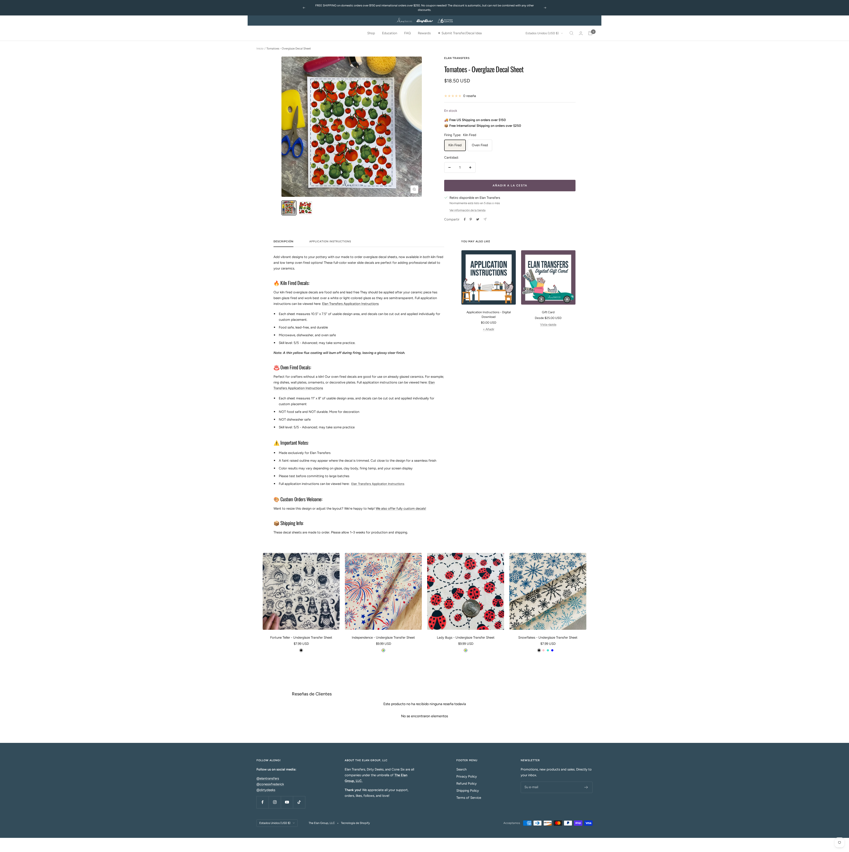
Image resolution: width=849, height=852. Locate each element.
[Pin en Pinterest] (471, 219)
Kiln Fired (455, 145)
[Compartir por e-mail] (485, 219)
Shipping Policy (467, 791)
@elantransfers (267, 778)
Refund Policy (466, 784)
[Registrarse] (586, 787)
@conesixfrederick (270, 784)
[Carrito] (590, 33)
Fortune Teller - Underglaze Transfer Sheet (301, 637)
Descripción (283, 241)
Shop (371, 33)
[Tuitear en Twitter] (478, 219)
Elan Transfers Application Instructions (350, 304)
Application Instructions (330, 241)
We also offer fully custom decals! (401, 508)
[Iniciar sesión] (581, 33)
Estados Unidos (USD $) (542, 33)
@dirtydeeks (265, 790)
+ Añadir (488, 329)
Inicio (260, 48)
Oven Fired (480, 145)
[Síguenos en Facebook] (262, 802)
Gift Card (548, 312)
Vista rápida (548, 324)
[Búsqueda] (572, 33)
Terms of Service (468, 798)
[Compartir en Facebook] (465, 219)
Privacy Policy (466, 776)
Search (461, 769)
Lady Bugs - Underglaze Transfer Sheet (466, 637)
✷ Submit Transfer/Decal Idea (460, 33)
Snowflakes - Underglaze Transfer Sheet (547, 637)
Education (389, 33)
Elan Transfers (457, 58)
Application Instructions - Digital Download (489, 314)
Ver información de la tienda (467, 210)
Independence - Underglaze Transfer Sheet (383, 637)
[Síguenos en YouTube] (287, 802)
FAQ (407, 33)
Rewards (424, 33)
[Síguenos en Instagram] (275, 802)
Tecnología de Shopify (355, 823)
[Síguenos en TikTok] (299, 802)
